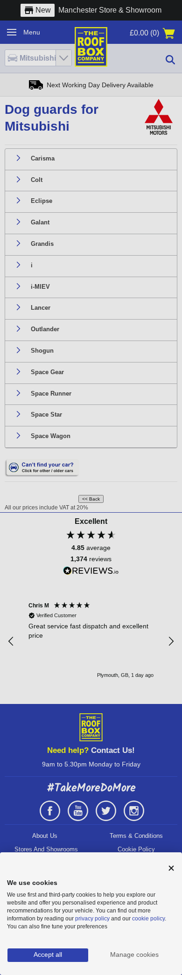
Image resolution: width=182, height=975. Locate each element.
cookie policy (148, 918)
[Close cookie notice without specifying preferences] (171, 868)
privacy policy (92, 918)
